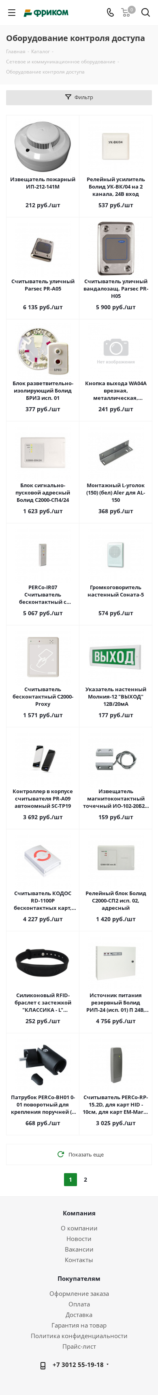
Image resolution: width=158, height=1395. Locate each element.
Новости (79, 1238)
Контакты (79, 1260)
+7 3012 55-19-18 (78, 1364)
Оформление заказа (79, 1293)
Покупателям (79, 1278)
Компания (79, 1213)
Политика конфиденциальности (79, 1336)
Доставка (79, 1314)
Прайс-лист (79, 1346)
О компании (79, 1228)
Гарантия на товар (79, 1325)
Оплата (79, 1304)
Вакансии (79, 1249)
